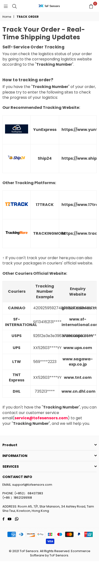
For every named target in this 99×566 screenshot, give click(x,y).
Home (6, 17)
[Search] (14, 6)
